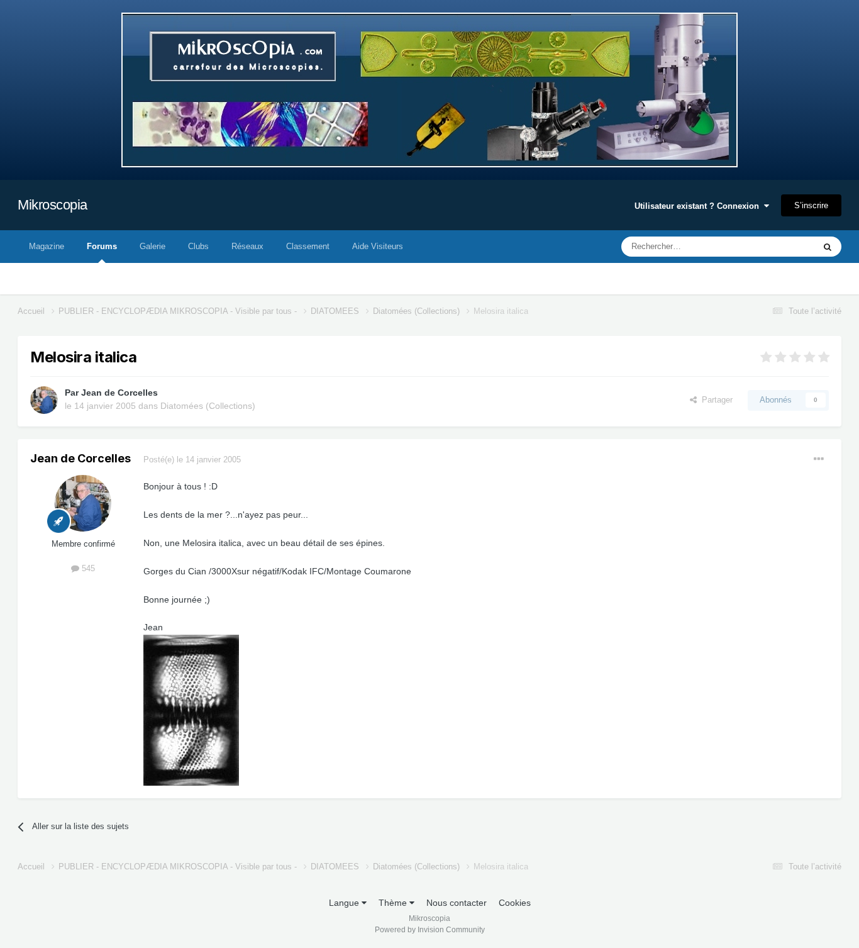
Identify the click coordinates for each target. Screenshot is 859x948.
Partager (715, 399)
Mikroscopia (52, 205)
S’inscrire (811, 205)
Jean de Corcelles (119, 393)
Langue (345, 903)
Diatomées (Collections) (207, 406)
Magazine (46, 246)
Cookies (515, 903)
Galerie (152, 246)
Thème (394, 903)
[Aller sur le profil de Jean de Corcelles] (44, 400)
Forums (102, 246)
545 (87, 568)
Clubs (198, 246)
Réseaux (247, 246)
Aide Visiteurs (377, 246)
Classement (308, 246)
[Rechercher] (827, 247)
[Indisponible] (191, 709)
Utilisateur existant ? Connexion (699, 206)
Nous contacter (456, 903)
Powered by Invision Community (430, 929)
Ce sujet (782, 246)
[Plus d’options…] (818, 459)
